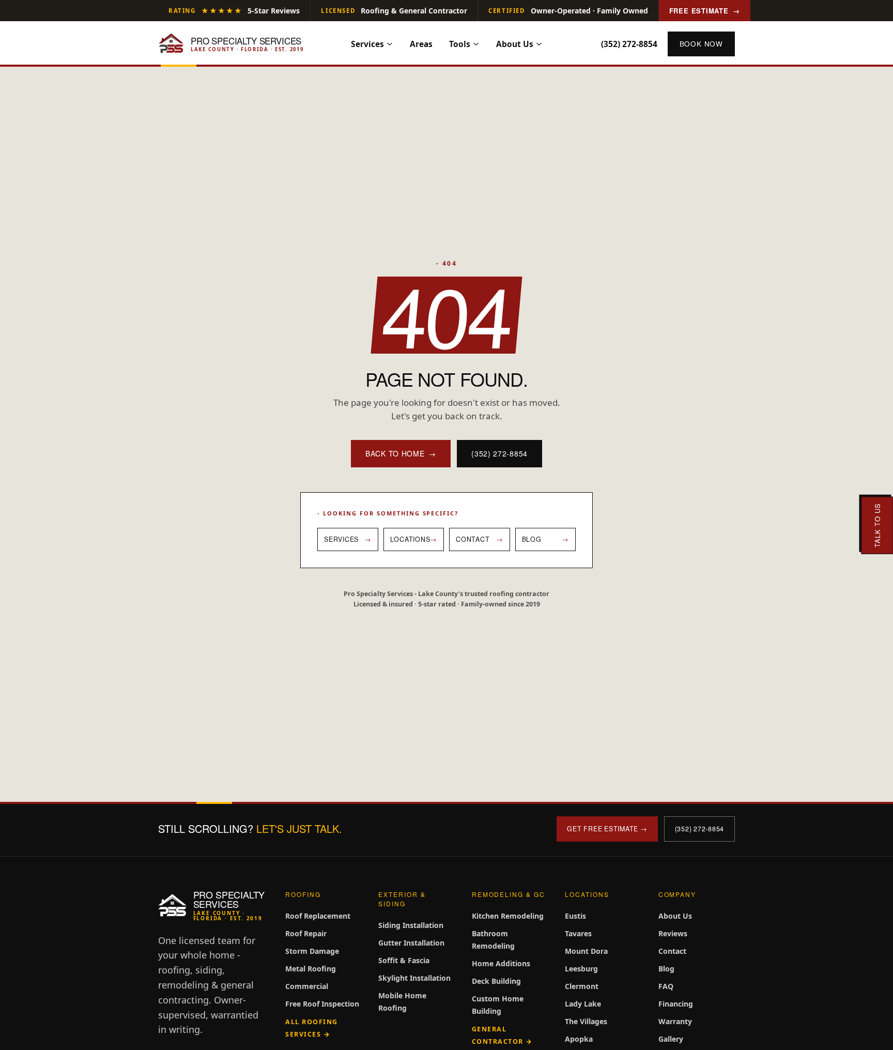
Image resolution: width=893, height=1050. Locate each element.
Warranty (675, 1021)
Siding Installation (410, 925)
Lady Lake (583, 1004)
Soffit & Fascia (403, 960)
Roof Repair (306, 933)
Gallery (670, 1039)
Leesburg (581, 968)
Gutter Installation (411, 943)
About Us (514, 44)
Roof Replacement (317, 916)
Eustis (575, 916)
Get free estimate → (607, 828)
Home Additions (501, 963)
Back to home (400, 453)
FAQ (665, 986)
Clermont (581, 986)
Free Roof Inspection (322, 1004)
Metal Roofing (310, 968)
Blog (666, 968)
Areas (421, 44)
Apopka (579, 1039)
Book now (701, 44)
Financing (675, 1004)
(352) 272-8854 (629, 44)
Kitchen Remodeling (508, 916)
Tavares (578, 933)
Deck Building (496, 981)
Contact (672, 951)
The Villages (586, 1021)
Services (367, 44)
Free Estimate (704, 11)
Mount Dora (586, 951)
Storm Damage (312, 951)
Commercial (306, 986)
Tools (459, 44)
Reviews (672, 933)
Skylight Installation (414, 978)
